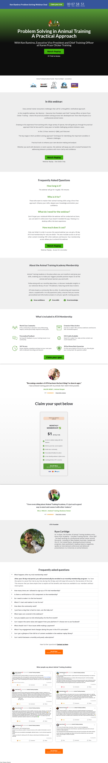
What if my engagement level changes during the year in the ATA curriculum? (41, 629)
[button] (54, 575)
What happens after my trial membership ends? (31, 575)
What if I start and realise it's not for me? (28, 602)
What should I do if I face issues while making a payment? (34, 626)
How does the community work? (25, 606)
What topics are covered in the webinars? (28, 614)
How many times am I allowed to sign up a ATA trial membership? (37, 591)
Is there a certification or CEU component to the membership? (36, 594)
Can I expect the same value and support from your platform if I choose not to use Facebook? (47, 622)
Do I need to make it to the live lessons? (28, 598)
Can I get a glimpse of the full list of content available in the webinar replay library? (43, 633)
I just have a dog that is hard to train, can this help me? (33, 610)
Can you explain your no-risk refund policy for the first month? (36, 618)
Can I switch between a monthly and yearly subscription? (34, 637)
